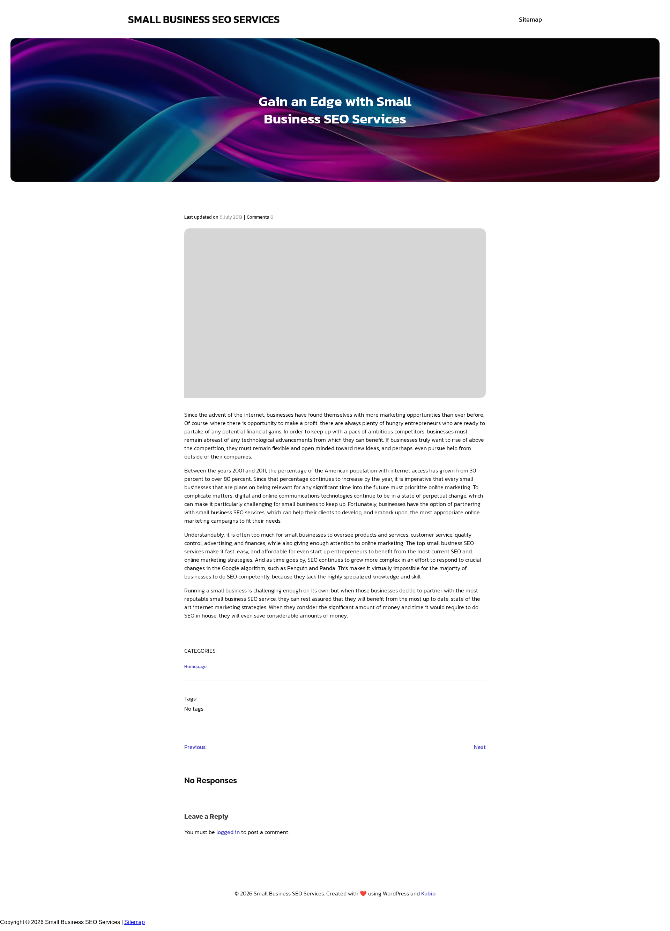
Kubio (428, 893)
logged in (228, 832)
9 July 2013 (231, 217)
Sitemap (530, 19)
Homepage (195, 666)
